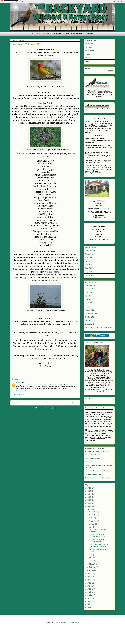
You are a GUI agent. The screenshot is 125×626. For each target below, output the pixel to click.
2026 (89, 488)
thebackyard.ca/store (93, 173)
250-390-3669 (99, 166)
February (92, 567)
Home (46, 403)
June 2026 (88, 268)
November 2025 (90, 320)
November (93, 515)
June (91, 555)
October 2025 (90, 317)
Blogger (77, 622)
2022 (89, 500)
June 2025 (88, 303)
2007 (89, 607)
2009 (89, 601)
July (91, 527)
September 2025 (91, 313)
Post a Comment (19, 394)
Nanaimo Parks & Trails (93, 474)
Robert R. (19, 382)
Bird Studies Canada (92, 458)
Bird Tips (88, 57)
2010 (89, 598)
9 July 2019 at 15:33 (22, 391)
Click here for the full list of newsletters (98, 327)
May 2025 (88, 299)
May (91, 558)
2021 (89, 503)
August (92, 524)
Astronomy (89, 54)
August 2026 (89, 275)
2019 (89, 509)
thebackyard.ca (102, 91)
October (92, 518)
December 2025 (90, 324)
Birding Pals (89, 462)
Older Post (75, 403)
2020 (89, 506)
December (93, 512)
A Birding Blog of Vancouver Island (97, 451)
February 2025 (90, 289)
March (91, 564)
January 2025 (90, 285)
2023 (89, 497)
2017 (89, 577)
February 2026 (90, 254)
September (93, 521)
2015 (89, 583)
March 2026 (89, 257)
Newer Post (16, 403)
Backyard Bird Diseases (93, 455)
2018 (89, 574)
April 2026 (88, 261)
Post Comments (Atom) (49, 408)
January (92, 570)
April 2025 (88, 296)
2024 (89, 494)
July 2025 (88, 306)
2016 (89, 580)
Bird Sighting (89, 50)
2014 (89, 586)
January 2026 (90, 250)
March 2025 (89, 292)
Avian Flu (88, 61)
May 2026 (88, 264)
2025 (89, 491)
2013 (89, 589)
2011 (89, 595)
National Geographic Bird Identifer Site (98, 478)
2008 (89, 604)
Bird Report (89, 43)
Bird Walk (88, 47)
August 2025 (89, 310)
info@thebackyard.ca (92, 169)
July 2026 (88, 272)
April (91, 561)
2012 (89, 592)
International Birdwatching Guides (97, 471)
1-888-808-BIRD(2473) (93, 167)
